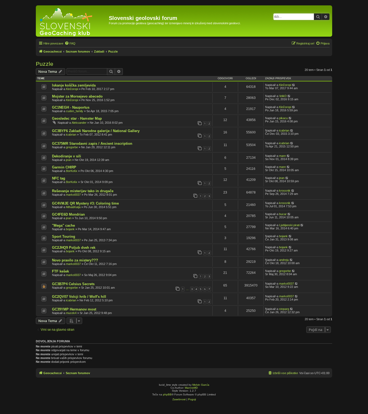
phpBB (167, 394)
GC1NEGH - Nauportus (70, 107)
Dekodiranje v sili (66, 156)
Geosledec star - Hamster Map (77, 118)
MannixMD (191, 387)
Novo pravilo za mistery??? (75, 260)
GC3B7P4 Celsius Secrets (73, 284)
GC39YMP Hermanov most (74, 309)
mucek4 (71, 313)
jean (68, 159)
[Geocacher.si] (73, 21)
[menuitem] (70, 43)
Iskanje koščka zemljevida (74, 85)
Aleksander (79, 122)
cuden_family (74, 111)
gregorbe (72, 147)
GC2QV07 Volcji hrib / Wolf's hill (79, 297)
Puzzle (44, 64)
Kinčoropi (72, 89)
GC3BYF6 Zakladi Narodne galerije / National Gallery (96, 131)
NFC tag (58, 178)
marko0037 (73, 194)
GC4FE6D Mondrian (68, 214)
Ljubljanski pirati (289, 225)
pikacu (283, 118)
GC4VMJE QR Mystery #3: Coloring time (85, 203)
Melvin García (200, 384)
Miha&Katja (73, 207)
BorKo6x (71, 170)
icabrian (71, 134)
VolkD (283, 96)
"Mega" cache (63, 225)
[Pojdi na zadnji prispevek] (294, 85)
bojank (70, 229)
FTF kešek (60, 271)
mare (282, 155)
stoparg (284, 308)
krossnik (284, 190)
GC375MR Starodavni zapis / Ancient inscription (92, 144)
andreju (284, 259)
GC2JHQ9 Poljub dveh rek (73, 248)
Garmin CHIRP (64, 167)
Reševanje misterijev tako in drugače (82, 191)
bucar (283, 214)
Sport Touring (63, 236)
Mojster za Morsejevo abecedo (77, 96)
